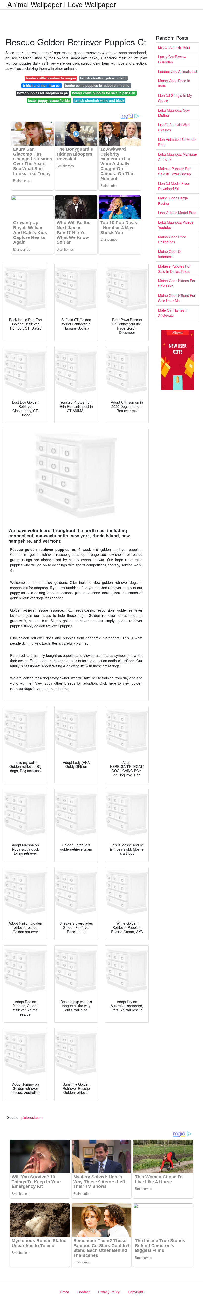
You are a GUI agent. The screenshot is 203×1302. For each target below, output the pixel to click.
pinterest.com (32, 1117)
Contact (83, 1291)
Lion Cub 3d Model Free (177, 212)
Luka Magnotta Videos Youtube (175, 225)
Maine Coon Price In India (174, 83)
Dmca (64, 1291)
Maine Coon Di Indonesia (169, 254)
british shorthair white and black (99, 100)
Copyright (135, 1291)
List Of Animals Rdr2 (174, 47)
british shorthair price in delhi (103, 78)
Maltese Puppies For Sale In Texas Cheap (174, 171)
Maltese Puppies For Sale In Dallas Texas (174, 269)
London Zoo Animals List (177, 71)
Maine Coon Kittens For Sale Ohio (176, 283)
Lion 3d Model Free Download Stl (173, 186)
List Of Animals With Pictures (174, 127)
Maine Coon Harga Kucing (173, 201)
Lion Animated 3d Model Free (177, 142)
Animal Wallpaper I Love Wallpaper (61, 4)
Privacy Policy (109, 1291)
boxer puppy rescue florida (49, 100)
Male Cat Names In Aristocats (173, 313)
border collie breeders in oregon (51, 78)
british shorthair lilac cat (41, 85)
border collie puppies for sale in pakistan (103, 93)
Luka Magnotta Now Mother (174, 113)
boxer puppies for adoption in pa (42, 93)
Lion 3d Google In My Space (175, 98)
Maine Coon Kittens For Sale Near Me (176, 298)
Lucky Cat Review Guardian (172, 59)
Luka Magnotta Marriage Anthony (177, 157)
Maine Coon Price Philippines (172, 239)
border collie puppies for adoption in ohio (97, 85)
